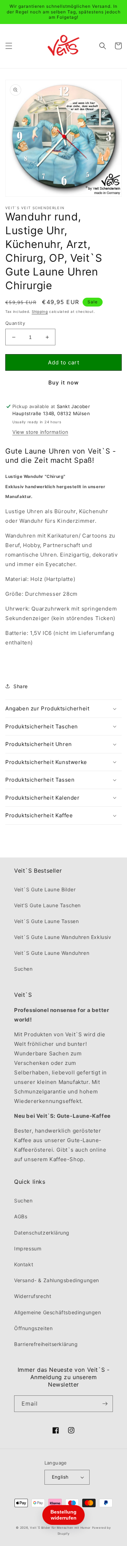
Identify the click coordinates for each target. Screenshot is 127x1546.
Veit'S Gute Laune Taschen (47, 905)
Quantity (15, 323)
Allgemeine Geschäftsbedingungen (57, 1312)
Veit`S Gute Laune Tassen (46, 921)
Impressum (27, 1248)
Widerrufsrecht (32, 1296)
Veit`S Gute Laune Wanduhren (51, 953)
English (60, 1477)
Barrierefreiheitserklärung (46, 1344)
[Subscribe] (105, 1403)
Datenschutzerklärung (41, 1233)
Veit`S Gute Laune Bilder (44, 889)
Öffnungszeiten (33, 1328)
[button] (9, 46)
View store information (40, 432)
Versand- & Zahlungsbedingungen (56, 1280)
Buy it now (63, 382)
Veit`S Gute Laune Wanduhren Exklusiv (62, 937)
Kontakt (23, 1264)
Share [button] (20, 686)
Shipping (40, 311)
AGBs (20, 1216)
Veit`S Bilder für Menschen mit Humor (60, 1527)
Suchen (23, 969)
